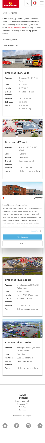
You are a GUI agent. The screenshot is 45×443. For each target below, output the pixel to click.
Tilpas (21, 243)
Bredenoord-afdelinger (22, 416)
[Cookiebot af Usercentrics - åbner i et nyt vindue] (32, 198)
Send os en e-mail (22, 401)
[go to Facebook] (16, 425)
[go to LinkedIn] (40, 425)
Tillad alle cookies (22, 237)
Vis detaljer (35, 231)
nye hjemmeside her (16, 27)
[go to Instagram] (28, 425)
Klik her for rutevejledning (29, 171)
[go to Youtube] (5, 425)
